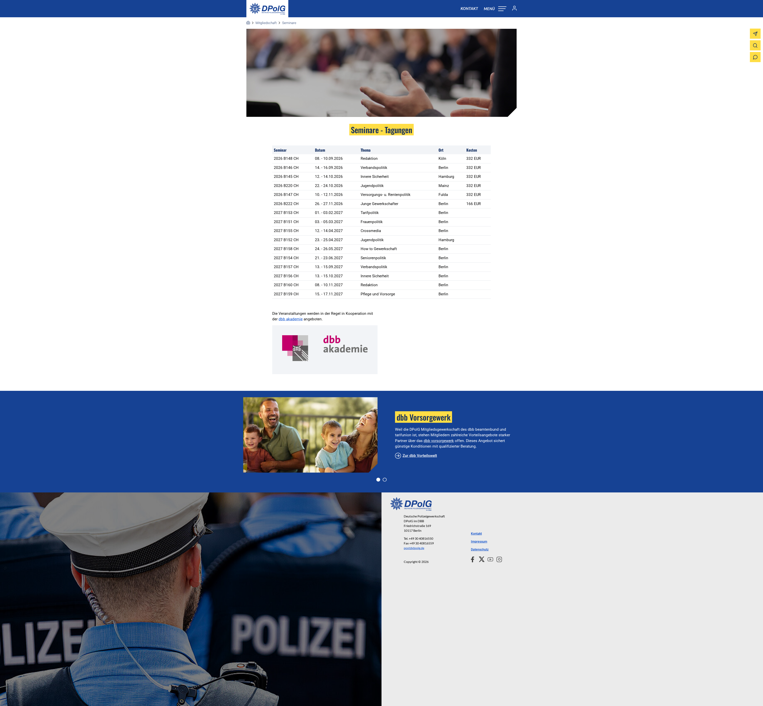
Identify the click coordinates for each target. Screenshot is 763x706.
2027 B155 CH (286, 230)
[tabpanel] (381, 434)
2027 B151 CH (286, 222)
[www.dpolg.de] (248, 23)
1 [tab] (378, 480)
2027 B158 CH (286, 249)
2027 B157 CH (286, 267)
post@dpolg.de (414, 548)
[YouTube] (488, 559)
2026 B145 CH (286, 176)
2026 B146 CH (286, 167)
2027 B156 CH (286, 276)
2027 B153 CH (286, 212)
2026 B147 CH (286, 194)
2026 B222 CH (286, 203)
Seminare (289, 23)
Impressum (479, 541)
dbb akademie (291, 319)
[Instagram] (497, 559)
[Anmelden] (513, 9)
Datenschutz (480, 549)
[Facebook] (473, 559)
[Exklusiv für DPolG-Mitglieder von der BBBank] (310, 434)
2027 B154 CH (286, 258)
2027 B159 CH (286, 294)
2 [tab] (385, 480)
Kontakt (469, 8)
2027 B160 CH (286, 285)
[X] (480, 559)
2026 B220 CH (286, 185)
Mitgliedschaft (266, 23)
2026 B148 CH (286, 158)
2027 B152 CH (286, 240)
